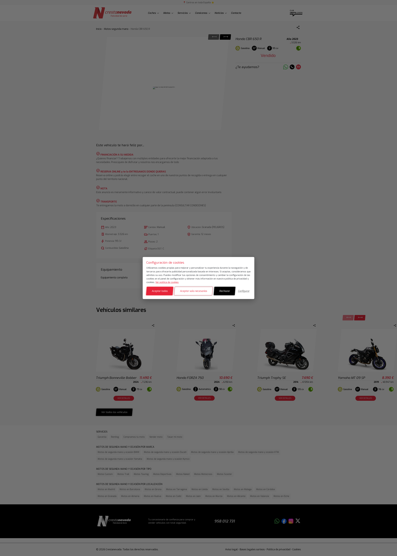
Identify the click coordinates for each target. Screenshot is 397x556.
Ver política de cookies (167, 282)
